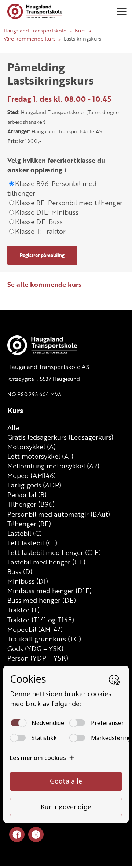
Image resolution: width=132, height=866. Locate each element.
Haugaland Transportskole (35, 30)
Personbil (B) (27, 494)
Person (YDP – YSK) (37, 658)
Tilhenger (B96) (31, 504)
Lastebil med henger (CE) (46, 562)
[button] (121, 11)
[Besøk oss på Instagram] (36, 835)
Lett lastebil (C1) (32, 543)
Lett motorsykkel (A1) (40, 456)
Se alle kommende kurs (44, 284)
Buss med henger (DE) (41, 600)
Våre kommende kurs (29, 38)
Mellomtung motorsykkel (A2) (53, 466)
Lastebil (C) (24, 533)
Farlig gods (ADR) (34, 485)
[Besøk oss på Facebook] (17, 835)
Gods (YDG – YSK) (35, 648)
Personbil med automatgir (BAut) (58, 514)
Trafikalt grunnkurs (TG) (44, 639)
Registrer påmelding (42, 255)
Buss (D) (19, 571)
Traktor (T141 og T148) (40, 619)
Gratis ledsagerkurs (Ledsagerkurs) (60, 437)
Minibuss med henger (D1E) (49, 590)
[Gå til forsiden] (35, 11)
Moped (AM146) (31, 475)
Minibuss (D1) (27, 581)
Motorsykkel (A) (31, 446)
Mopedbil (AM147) (35, 629)
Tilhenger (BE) (29, 523)
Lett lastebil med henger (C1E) (54, 552)
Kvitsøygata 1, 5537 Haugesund (43, 379)
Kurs (80, 30)
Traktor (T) (23, 610)
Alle (13, 427)
